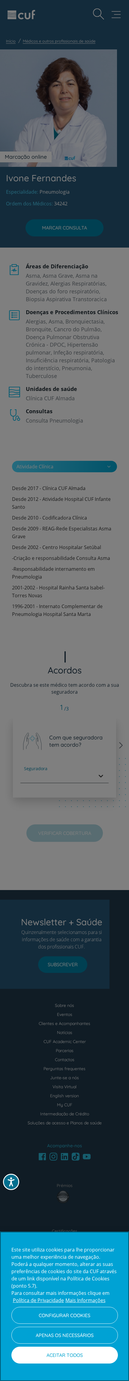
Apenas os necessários (65, 1335)
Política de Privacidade (38, 1300)
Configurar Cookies (64, 1315)
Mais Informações (85, 1300)
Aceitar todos (64, 1355)
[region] (64, 1306)
